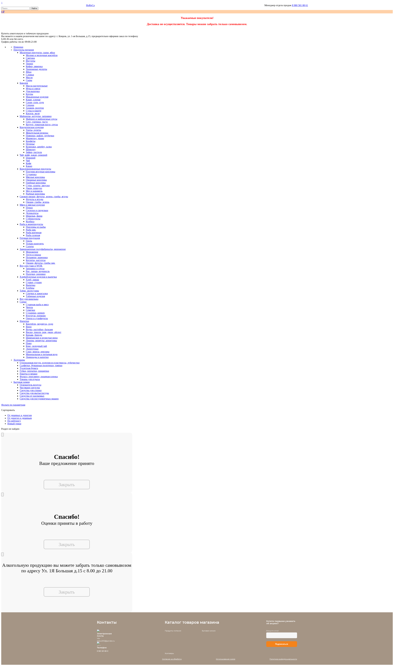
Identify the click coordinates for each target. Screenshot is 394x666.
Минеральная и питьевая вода (41, 354)
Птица (29, 207)
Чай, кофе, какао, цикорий (33, 155)
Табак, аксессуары (29, 290)
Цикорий (30, 157)
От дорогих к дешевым (19, 418)
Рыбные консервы (35, 193)
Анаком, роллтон (35, 108)
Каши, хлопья (33, 99)
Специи (30, 105)
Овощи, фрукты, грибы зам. (40, 263)
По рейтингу (14, 421)
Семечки (30, 310)
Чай (28, 160)
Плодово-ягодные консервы (40, 171)
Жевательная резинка (37, 133)
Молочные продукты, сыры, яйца (37, 52)
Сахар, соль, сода (35, 102)
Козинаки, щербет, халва (39, 146)
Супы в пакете (33, 110)
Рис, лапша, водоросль (38, 271)
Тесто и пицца (33, 254)
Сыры (29, 80)
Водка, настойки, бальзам (39, 329)
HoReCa (90, 5)
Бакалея (24, 83)
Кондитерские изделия (32, 127)
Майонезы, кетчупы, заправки (36, 116)
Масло (29, 77)
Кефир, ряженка (34, 66)
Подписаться (281, 644)
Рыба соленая (33, 235)
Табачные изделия (35, 296)
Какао (29, 166)
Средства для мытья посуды (34, 393)
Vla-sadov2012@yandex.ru (106, 639)
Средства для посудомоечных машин (39, 398)
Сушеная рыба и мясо (37, 304)
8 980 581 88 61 (300, 5)
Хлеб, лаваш (32, 279)
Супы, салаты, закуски (38, 185)
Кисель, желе (33, 113)
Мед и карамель (34, 191)
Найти (34, 8)
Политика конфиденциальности (283, 659)
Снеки (23, 301)
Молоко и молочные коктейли (42, 55)
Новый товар (14, 423)
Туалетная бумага (29, 368)
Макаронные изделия (37, 97)
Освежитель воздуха (30, 385)
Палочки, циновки (36, 274)
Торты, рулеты (33, 130)
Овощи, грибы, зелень (37, 202)
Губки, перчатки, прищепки (34, 371)
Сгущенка (31, 174)
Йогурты (30, 61)
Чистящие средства (30, 387)
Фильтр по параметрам (13, 405)
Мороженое (32, 252)
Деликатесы (32, 213)
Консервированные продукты (35, 169)
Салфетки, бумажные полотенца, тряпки (41, 365)
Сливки (30, 74)
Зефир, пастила (34, 152)
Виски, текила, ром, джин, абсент (43, 332)
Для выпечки (33, 91)
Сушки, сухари (34, 282)
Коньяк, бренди (34, 335)
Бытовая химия (22, 382)
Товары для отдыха (30, 379)
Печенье (30, 144)
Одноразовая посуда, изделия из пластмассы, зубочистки (50, 362)
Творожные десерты (36, 69)
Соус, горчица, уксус (37, 121)
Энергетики (32, 349)
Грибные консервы (36, 182)
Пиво (29, 343)
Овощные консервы (36, 180)
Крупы (29, 94)
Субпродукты (33, 218)
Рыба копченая (33, 232)
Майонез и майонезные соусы (41, 119)
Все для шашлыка (29, 299)
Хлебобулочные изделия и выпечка (38, 277)
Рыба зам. (31, 229)
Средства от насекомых (32, 396)
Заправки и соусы (35, 268)
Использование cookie (225, 659)
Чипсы (29, 307)
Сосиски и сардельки (37, 210)
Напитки (24, 321)
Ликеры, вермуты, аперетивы (41, 340)
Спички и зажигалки (37, 293)
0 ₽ (2, 11)
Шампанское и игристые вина (42, 337)
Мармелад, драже (35, 138)
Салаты (30, 246)
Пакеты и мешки (28, 373)
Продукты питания (24, 49)
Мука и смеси (33, 88)
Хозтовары (19, 360)
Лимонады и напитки (37, 357)
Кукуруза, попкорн (36, 315)
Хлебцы (30, 288)
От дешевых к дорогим (19, 415)
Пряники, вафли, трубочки (40, 135)
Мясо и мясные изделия (32, 205)
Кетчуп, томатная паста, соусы (42, 124)
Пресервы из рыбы (36, 227)
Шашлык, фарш (34, 216)
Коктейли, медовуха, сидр (39, 324)
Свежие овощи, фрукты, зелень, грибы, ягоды (44, 196)
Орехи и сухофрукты (37, 318)
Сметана (30, 58)
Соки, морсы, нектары (37, 351)
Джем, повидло (34, 188)
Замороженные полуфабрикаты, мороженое (43, 249)
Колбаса (30, 221)
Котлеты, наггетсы (36, 260)
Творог (29, 63)
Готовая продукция (30, 238)
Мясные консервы (35, 177)
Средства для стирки (31, 390)
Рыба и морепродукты (31, 224)
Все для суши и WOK (31, 265)
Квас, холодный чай (36, 346)
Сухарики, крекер (35, 313)
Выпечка (30, 285)
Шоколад (30, 149)
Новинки (18, 47)
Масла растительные (37, 85)
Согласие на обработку (172, 659)
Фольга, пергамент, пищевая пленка (39, 376)
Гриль (29, 241)
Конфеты (30, 141)
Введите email (272, 631)
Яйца (28, 72)
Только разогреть (35, 243)
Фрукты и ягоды (34, 199)
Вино (29, 326)
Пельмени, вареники (37, 257)
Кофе (28, 163)
